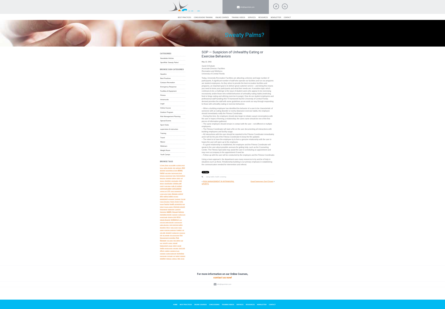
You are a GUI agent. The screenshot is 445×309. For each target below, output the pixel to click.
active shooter (168, 168)
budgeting (168, 178)
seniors (170, 243)
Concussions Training (203, 17)
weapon (182, 256)
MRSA (178, 217)
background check (176, 173)
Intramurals (164, 99)
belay (174, 176)
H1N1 (181, 201)
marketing (175, 214)
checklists (168, 181)
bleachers (162, 178)
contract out (163, 191)
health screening (220, 177)
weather (163, 259)
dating (169, 194)
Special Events (165, 121)
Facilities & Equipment (168, 91)
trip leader (170, 256)
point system (174, 227)
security (165, 243)
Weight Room (165, 150)
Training (163, 133)
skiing (175, 246)
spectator (175, 248)
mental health (163, 217)
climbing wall (177, 183)
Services (252, 17)
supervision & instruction (169, 129)
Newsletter (276, 17)
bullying (174, 178)
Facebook (177, 199)
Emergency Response (168, 87)
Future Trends (174, 201)
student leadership (171, 253)
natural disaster (165, 220)
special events (168, 248)
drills (161, 196)
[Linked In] (285, 6)
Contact (287, 17)
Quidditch (179, 230)
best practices (180, 176)
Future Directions (165, 201)
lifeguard (175, 212)
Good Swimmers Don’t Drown (262, 181)
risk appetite (166, 235)
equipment (164, 199)
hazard (162, 204)
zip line (182, 258)
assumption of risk (171, 170)
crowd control (164, 194)
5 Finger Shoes (164, 165)
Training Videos (238, 17)
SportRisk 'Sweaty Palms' (169, 62)
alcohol (162, 170)
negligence (175, 220)
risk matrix (170, 240)
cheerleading (174, 181)
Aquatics (163, 74)
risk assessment (174, 235)
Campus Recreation (167, 82)
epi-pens (175, 196)
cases (178, 178)
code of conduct (176, 186)
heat (183, 204)
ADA (174, 168)
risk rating (176, 240)
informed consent (179, 207)
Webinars (163, 146)
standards (163, 253)
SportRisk (184, 5)
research (169, 233)
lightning (181, 212)
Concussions (214, 304)
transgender (163, 256)
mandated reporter (166, 214)
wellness (174, 258)
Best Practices (184, 17)
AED (183, 168)
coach (162, 186)
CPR (168, 191)
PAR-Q (168, 227)
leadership (171, 209)
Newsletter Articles (167, 58)
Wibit (178, 258)
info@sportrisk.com (247, 7)
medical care (181, 214)
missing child (172, 217)
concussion (176, 189)
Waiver (162, 142)
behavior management (166, 176)
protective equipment (170, 230)
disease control (177, 194)
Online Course (165, 108)
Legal (162, 104)
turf (174, 256)
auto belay (168, 173)
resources (182, 233)
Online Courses (222, 17)
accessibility (172, 165)
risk (161, 235)
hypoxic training (168, 207)
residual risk (175, 233)
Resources (263, 17)
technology (180, 253)
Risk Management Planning (170, 116)
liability (169, 212)
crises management (176, 191)
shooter (170, 246)
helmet (162, 207)
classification (168, 183)
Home (175, 304)
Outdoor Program (166, 112)
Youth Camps (165, 154)
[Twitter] (276, 6)
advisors (178, 168)
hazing (166, 204)
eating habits (210, 177)
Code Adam (167, 186)
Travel (162, 138)
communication (166, 189)
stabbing (167, 251)
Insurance (163, 209)
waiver (178, 256)
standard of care (174, 251)
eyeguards (171, 199)
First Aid (183, 199)
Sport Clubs (164, 125)
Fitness (163, 95)
